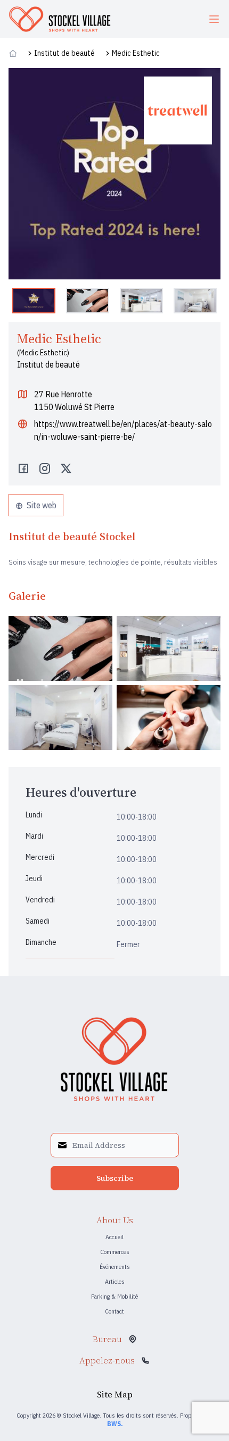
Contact (114, 1311)
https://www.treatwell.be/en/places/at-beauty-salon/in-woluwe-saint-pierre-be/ (123, 430)
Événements (115, 1267)
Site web (40, 505)
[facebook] (23, 469)
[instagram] (44, 469)
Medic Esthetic (136, 53)
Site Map (115, 1394)
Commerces (114, 1252)
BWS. (114, 1424)
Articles (115, 1281)
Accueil (114, 1237)
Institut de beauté (64, 53)
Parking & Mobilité (114, 1296)
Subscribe (114, 1178)
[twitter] (66, 469)
